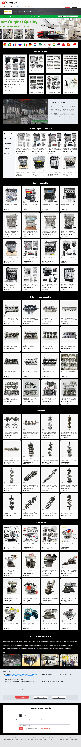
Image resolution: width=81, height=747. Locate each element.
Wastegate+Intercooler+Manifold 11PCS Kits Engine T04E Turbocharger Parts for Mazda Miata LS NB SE (11, 544)
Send (21, 728)
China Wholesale (35, 737)
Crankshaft (24, 675)
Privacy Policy (59, 741)
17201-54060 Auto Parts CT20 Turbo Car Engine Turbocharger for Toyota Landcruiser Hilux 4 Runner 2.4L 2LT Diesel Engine (69, 624)
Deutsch (36, 739)
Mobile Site (68, 737)
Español (13, 739)
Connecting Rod (30, 675)
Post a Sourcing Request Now (46, 728)
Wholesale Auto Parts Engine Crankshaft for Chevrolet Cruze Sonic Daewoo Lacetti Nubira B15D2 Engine (11, 512)
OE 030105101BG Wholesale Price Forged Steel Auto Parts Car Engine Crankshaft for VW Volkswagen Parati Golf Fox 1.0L (10, 486)
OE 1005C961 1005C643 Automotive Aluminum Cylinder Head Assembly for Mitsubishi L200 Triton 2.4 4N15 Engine (69, 372)
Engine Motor (13, 674)
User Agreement (47, 741)
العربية (45, 739)
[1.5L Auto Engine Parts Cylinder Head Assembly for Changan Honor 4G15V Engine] (69, 388)
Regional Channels (55, 737)
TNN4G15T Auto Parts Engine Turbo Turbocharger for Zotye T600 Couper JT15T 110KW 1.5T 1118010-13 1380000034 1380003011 (30, 597)
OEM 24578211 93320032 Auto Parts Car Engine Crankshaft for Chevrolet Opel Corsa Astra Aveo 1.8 (31, 486)
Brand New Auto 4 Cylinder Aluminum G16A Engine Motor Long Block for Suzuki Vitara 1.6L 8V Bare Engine (54, 172)
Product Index (62, 737)
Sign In (52, 3)
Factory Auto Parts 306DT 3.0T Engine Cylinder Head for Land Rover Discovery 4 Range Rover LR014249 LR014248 (50, 319)
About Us (19, 16)
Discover (33, 16)
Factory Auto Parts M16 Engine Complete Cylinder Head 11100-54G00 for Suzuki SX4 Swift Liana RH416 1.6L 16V (30, 319)
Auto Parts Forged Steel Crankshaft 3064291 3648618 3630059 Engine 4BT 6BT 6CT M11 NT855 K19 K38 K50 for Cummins (50, 486)
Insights (72, 737)
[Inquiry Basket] (67, 3)
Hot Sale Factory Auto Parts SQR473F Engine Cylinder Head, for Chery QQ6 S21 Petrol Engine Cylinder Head (50, 345)
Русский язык (27, 739)
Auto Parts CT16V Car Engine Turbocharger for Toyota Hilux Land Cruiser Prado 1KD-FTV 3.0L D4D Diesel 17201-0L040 (30, 624)
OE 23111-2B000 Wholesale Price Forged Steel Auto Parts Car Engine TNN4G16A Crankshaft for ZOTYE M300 (69, 459)
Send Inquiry (67, 6)
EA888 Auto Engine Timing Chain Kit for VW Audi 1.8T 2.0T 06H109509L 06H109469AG (70, 91)
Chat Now (75, 6)
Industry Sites (48, 737)
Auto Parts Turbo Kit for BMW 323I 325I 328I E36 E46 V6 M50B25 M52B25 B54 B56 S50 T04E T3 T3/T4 (30, 544)
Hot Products (9, 737)
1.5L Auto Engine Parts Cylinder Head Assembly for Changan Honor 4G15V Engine (68, 399)
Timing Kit (9, 675)
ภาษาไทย (59, 739)
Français (22, 739)
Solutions (26, 16)
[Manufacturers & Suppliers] (9, 2)
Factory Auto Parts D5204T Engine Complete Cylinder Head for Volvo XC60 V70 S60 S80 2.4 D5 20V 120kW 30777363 (69, 319)
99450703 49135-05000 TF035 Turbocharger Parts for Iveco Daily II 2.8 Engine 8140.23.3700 (11, 571)
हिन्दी (55, 739)
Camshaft (14, 675)
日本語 (52, 739)
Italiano (32, 739)
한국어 (49, 739)
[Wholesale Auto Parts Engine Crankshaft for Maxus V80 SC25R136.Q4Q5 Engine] (69, 476)
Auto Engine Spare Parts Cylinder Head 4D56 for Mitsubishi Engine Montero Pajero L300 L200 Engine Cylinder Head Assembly (30, 399)
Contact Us (40, 16)
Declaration (54, 741)
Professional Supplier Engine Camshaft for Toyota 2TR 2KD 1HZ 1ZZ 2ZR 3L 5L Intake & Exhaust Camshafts (53, 71)
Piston (35, 675)
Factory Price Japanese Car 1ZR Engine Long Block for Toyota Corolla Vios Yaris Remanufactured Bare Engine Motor (30, 232)
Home (5, 16)
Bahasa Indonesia (74, 739)
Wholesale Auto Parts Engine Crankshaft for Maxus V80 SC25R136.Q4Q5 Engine (69, 486)
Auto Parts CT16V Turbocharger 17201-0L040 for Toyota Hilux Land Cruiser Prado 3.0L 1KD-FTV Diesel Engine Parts (53, 91)
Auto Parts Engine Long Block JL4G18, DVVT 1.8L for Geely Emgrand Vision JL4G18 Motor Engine (70, 172)
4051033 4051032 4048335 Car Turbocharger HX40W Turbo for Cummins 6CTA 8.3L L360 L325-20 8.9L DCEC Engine (30, 571)
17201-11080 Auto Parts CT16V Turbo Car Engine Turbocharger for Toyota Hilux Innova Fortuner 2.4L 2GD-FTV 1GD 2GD (50, 624)
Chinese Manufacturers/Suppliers (25, 737)
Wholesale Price (42, 737)
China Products (15, 737)
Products (13, 16)
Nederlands (41, 739)
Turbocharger (19, 675)
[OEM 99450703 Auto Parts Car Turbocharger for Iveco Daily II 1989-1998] (69, 534)
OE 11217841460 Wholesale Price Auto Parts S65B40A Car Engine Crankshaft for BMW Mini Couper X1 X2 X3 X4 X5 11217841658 (11, 459)
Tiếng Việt (67, 739)
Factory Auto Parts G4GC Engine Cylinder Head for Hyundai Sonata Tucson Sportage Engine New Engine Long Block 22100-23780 (68, 345)
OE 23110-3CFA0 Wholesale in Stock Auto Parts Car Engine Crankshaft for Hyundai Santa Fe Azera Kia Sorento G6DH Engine (30, 459)
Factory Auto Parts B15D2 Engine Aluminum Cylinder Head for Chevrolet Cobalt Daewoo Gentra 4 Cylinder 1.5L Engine (10, 319)
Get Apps (72, 3)
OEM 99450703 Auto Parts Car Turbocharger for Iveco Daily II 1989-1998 (68, 544)
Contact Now (7, 90)
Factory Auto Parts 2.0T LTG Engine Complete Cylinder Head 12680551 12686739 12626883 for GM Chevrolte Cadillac (11, 345)
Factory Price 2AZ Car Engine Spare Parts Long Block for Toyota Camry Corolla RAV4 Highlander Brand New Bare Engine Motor (68, 232)
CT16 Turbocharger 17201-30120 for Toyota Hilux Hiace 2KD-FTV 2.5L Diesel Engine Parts (11, 624)
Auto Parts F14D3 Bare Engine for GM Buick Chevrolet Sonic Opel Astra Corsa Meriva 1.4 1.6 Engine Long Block (49, 258)
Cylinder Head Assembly (26, 674)
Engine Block (18, 674)
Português (17, 739)
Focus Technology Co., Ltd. (32, 741)
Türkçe (63, 739)
